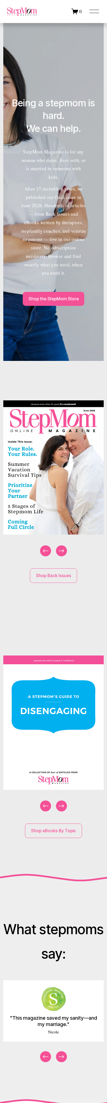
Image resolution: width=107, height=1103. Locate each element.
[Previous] (45, 550)
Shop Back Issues (53, 575)
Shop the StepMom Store (54, 298)
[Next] (61, 550)
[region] (53, 478)
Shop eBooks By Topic (53, 830)
